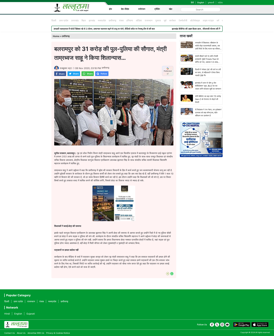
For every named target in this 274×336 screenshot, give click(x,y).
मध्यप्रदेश (102, 20)
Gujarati (30, 313)
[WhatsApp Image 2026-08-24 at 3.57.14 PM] (113, 220)
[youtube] (227, 324)
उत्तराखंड (75, 20)
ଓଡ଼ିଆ (220, 2)
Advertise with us (36, 333)
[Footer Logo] (16, 324)
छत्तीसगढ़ (112, 20)
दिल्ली (53, 20)
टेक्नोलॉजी (183, 20)
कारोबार (172, 20)
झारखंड (92, 20)
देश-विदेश (125, 9)
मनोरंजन (141, 9)
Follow (104, 73)
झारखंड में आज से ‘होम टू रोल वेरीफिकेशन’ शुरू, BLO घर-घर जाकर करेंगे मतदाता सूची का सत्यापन (208, 86)
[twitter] (217, 324)
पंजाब (121, 20)
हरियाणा (129, 20)
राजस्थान (148, 20)
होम (110, 9)
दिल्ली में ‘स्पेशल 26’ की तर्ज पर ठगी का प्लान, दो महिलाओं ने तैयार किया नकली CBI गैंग (208, 72)
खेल (170, 9)
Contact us (9, 333)
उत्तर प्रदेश (63, 20)
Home (56, 36)
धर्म (218, 20)
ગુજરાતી (211, 2)
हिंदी (192, 2)
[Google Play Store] (241, 324)
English (200, 2)
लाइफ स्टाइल (208, 20)
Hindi (7, 313)
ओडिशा (139, 20)
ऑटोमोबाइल (195, 20)
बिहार (83, 20)
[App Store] (260, 324)
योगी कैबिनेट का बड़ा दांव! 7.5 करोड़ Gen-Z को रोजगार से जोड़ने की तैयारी (208, 99)
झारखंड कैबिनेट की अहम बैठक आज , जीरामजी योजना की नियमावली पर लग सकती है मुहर (189, 28)
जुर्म (165, 20)
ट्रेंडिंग (157, 9)
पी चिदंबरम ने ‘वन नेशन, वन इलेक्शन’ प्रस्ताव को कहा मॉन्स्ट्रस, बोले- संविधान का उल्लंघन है (208, 112)
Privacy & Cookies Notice (58, 333)
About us (21, 333)
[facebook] (212, 324)
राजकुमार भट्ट (66, 68)
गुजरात (158, 20)
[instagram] (222, 324)
